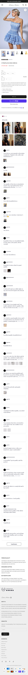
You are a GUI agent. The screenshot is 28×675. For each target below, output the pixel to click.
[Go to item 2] (8, 53)
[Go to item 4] (17, 53)
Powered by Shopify (17, 665)
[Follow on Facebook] (2, 661)
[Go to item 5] (22, 53)
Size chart (25, 76)
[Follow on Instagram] (6, 661)
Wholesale (3, 653)
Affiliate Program (4, 641)
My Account (3, 643)
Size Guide (3, 645)
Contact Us (3, 651)
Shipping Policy (4, 649)
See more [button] (18, 187)
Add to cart (14, 96)
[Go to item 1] (3, 54)
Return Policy (3, 647)
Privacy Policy (3, 655)
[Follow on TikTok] (13, 661)
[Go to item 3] (13, 53)
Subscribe (5, 633)
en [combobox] (4, 116)
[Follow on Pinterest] (9, 661)
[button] (6, 60)
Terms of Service (4, 657)
